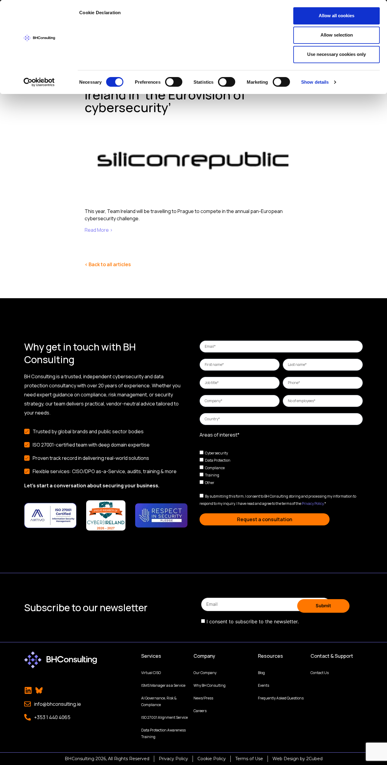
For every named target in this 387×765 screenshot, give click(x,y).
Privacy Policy (313, 503)
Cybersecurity (216, 452)
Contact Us (320, 672)
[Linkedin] (28, 690)
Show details (315, 82)
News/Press (203, 698)
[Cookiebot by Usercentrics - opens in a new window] (39, 82)
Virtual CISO (151, 672)
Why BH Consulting (210, 685)
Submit (323, 605)
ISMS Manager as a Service (163, 685)
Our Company (205, 672)
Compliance (215, 467)
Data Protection (217, 460)
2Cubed (314, 758)
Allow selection (336, 34)
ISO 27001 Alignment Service (164, 717)
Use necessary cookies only (336, 54)
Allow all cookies (336, 15)
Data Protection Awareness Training (163, 733)
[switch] (173, 82)
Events (263, 685)
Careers (200, 710)
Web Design (285, 758)
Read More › (99, 230)
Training (212, 475)
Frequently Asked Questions (281, 698)
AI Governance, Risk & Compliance (159, 701)
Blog (261, 672)
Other (209, 482)
